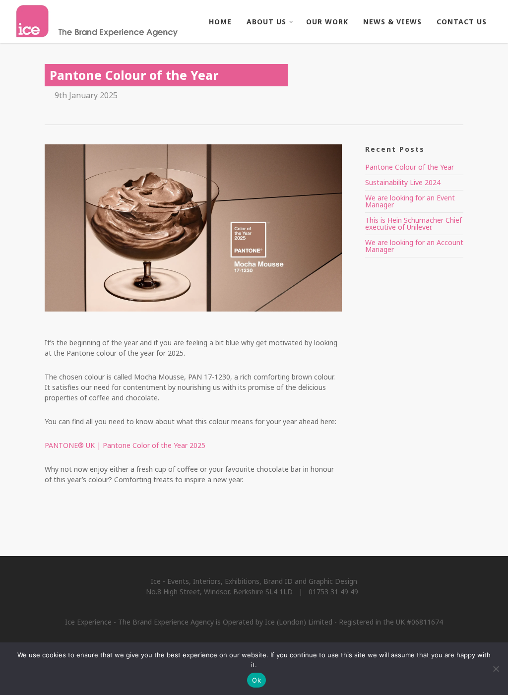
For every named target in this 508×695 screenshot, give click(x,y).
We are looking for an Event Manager (410, 201)
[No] (496, 669)
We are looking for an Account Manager (414, 246)
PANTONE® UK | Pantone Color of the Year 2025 (125, 445)
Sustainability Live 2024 (403, 182)
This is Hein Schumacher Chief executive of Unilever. (413, 223)
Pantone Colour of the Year (409, 167)
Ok (256, 680)
